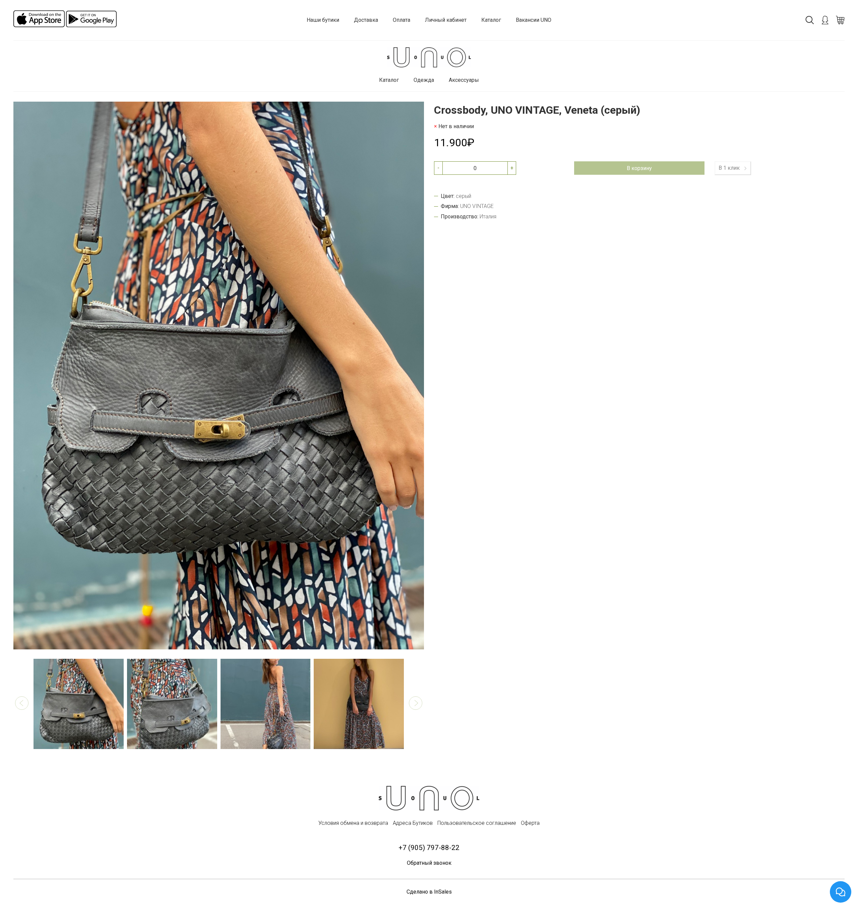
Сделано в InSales (429, 892)
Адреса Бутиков (413, 823)
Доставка (366, 20)
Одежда (424, 80)
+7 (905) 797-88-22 (429, 848)
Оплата (401, 20)
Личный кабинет (446, 20)
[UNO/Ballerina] (429, 57)
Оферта (530, 823)
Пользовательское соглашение (476, 823)
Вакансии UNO (533, 20)
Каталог (491, 20)
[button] (21, 703)
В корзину (639, 168)
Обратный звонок (429, 863)
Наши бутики (323, 20)
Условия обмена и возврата (353, 823)
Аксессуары (464, 80)
